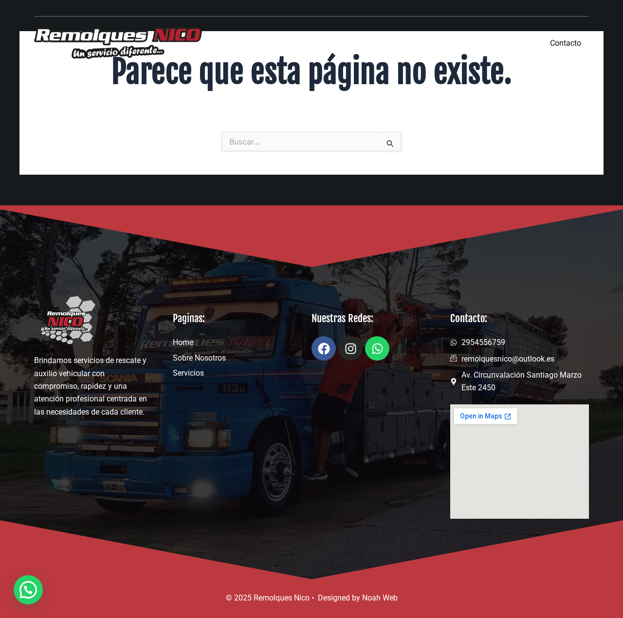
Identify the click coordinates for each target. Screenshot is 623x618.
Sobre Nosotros (431, 42)
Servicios (503, 42)
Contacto (565, 43)
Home (364, 42)
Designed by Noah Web (358, 597)
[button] (28, 589)
